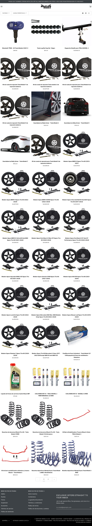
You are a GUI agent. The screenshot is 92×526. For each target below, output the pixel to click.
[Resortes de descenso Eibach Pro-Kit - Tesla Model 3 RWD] (15, 415)
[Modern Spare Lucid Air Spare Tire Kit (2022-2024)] (15, 298)
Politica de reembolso (7, 511)
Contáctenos (32, 497)
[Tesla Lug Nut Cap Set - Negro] (46, 31)
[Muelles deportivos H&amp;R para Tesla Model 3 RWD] (76, 453)
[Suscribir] (89, 507)
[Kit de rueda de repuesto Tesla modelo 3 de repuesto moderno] (46, 67)
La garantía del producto (35, 500)
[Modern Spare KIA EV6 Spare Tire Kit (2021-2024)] (76, 259)
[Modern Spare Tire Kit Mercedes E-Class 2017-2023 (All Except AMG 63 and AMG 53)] (46, 336)
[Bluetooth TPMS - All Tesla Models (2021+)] (15, 31)
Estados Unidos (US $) (20, 520)
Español (5, 520)
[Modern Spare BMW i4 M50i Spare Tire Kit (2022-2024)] (46, 182)
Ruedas (3, 497)
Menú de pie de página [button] (8, 491)
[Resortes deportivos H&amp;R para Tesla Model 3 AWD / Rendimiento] (46, 453)
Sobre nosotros (32, 494)
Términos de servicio (7, 508)
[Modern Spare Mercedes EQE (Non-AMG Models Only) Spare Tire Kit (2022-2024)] (46, 298)
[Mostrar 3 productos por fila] (85, 13)
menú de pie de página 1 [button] (36, 491)
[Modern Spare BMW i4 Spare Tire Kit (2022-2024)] (15, 182)
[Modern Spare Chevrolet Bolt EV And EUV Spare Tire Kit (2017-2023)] (76, 182)
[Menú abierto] (3, 6)
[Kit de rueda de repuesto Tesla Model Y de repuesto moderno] (15, 67)
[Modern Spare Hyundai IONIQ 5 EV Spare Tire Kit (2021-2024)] (15, 259)
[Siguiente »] (54, 479)
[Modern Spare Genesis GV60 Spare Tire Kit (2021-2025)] (46, 259)
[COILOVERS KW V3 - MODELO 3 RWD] (76, 376)
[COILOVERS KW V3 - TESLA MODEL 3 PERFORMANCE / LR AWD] (46, 376)
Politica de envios (33, 505)
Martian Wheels (41, 518)
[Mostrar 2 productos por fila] (82, 13)
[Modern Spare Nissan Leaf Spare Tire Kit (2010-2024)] (76, 298)
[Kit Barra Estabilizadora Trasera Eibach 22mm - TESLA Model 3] (76, 415)
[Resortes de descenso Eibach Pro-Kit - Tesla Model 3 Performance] (46, 415)
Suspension (4, 502)
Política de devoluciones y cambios (38, 508)
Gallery (3, 494)
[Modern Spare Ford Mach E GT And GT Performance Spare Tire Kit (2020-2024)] (76, 221)
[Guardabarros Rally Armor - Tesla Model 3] (46, 106)
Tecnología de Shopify (83, 522)
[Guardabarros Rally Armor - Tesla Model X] (76, 106)
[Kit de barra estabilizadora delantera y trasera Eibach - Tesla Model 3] (15, 453)
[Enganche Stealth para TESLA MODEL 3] (76, 31)
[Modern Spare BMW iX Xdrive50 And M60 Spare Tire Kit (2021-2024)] (15, 221)
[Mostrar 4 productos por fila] (89, 13)
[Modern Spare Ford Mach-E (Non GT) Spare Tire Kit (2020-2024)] (46, 221)
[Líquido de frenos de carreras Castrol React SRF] (15, 376)
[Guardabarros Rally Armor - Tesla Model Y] (15, 144)
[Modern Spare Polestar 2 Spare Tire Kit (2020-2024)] (15, 336)
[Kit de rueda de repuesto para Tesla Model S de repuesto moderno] (76, 67)
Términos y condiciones (35, 502)
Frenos (3, 500)
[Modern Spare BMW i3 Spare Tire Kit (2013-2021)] (76, 144)
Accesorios (4, 505)
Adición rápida (15, 43)
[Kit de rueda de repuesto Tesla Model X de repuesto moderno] (15, 106)
